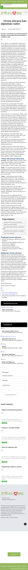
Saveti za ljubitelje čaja (9, 447)
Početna (3, 1)
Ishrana (4, 29)
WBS (26, 568)
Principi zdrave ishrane (14, 29)
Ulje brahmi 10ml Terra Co (9, 338)
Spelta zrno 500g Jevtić (8, 362)
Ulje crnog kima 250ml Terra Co (10, 331)
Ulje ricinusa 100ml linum (8, 354)
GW (19, 568)
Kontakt (13, 1)
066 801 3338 (20, 1)
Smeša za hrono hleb (7, 309)
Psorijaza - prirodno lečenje (11, 428)
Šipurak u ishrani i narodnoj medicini (13, 222)
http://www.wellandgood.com (9, 292)
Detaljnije (5, 423)
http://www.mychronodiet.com (10, 294)
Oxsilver (4, 346)
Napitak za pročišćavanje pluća (12, 410)
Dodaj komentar (10, 394)
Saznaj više (14, 554)
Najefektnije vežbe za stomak (12, 467)
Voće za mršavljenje (9, 233)
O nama (8, 1)
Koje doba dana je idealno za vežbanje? (14, 231)
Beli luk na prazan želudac (10, 224)
